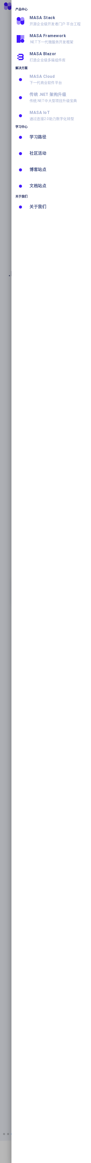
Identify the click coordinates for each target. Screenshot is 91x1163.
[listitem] (51, 21)
